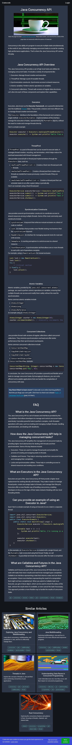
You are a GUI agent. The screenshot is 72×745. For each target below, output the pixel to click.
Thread (24, 109)
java (37, 597)
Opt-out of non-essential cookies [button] (53, 741)
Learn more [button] (14, 742)
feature (32, 597)
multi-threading (63, 686)
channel (25, 726)
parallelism (11, 650)
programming (45, 689)
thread (52, 597)
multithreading (25, 647)
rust (53, 689)
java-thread (25, 686)
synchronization (44, 597)
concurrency (17, 597)
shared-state (33, 729)
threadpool (59, 597)
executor (25, 597)
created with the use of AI (28, 36)
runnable (65, 647)
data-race (50, 686)
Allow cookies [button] (65, 741)
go (56, 686)
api (10, 597)
